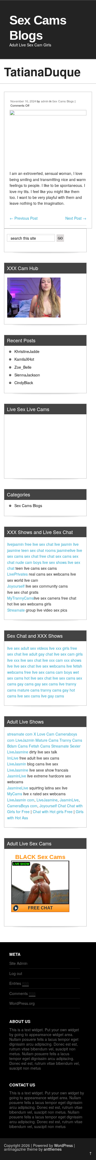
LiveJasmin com (20, 799)
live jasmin (63, 544)
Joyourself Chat (52, 805)
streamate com (20, 734)
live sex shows (54, 562)
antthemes (53, 1149)
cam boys (64, 672)
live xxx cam (52, 660)
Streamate (16, 610)
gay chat (45, 654)
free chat (46, 556)
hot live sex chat (37, 678)
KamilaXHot (24, 359)
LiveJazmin (24, 740)
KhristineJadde (26, 351)
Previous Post (24, 218)
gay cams (25, 684)
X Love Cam (44, 734)
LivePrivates (17, 574)
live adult (29, 654)
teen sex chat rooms (38, 550)
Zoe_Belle (22, 367)
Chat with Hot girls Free (53, 811)
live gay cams (52, 696)
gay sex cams (46, 684)
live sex (13, 648)
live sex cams (64, 678)
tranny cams (51, 690)
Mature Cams (46, 740)
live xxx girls (59, 648)
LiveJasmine (17, 751)
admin (45, 101)
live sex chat (31, 660)
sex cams (63, 556)
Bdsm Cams (17, 746)
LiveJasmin (16, 763)
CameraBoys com (22, 805)
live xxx (13, 660)
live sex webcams (50, 666)
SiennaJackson (27, 375)
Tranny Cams (70, 740)
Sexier (75, 746)
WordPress (63, 1145)
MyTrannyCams (20, 598)
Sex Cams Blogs (63, 101)
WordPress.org (22, 1003)
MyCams (14, 793)
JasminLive (16, 775)
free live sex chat (39, 544)
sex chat (31, 556)
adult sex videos (34, 648)
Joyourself (16, 586)
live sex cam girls (68, 654)
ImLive (12, 758)
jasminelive (66, 550)
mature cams (28, 690)
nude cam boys (28, 562)
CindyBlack (23, 382)
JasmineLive (17, 787)
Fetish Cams (39, 746)
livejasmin (15, 544)
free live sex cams (39, 672)
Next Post (75, 218)
